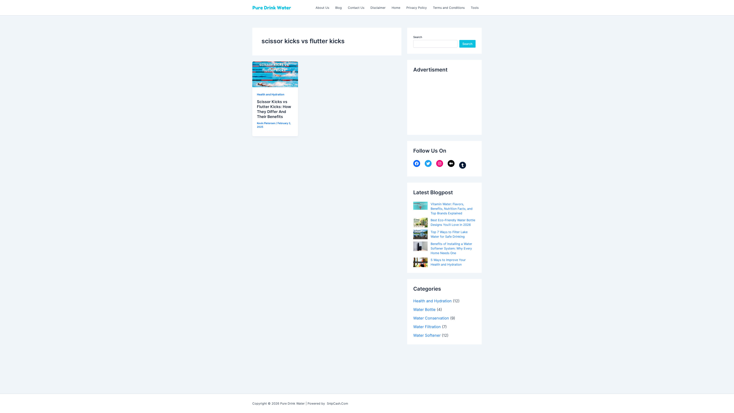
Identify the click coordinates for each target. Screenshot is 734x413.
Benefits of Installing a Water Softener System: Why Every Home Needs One (451, 248)
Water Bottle (424, 309)
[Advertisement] (442, 103)
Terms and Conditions (449, 8)
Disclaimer (378, 8)
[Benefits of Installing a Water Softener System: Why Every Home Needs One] (420, 246)
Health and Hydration (270, 94)
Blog (338, 8)
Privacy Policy (416, 8)
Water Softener (427, 335)
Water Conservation (431, 318)
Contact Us (356, 8)
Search (417, 37)
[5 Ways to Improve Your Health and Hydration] (420, 262)
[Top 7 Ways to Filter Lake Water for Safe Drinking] (420, 234)
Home (396, 8)
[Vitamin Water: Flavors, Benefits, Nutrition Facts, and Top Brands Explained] (420, 206)
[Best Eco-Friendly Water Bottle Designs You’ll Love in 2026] (420, 222)
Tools (475, 8)
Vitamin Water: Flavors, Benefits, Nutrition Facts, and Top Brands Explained (452, 208)
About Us (322, 8)
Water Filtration (427, 326)
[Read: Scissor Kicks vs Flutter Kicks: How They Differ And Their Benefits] (275, 74)
